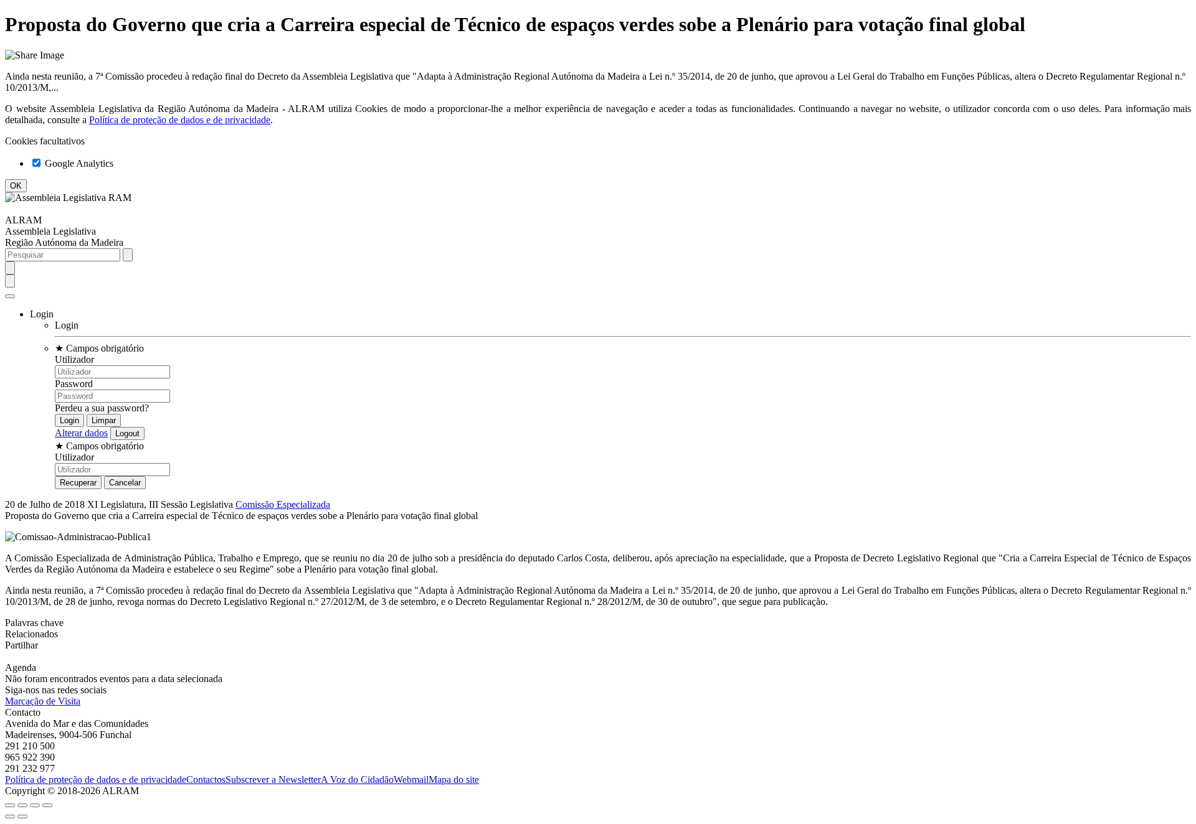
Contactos (205, 779)
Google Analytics (77, 163)
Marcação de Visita (42, 701)
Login (66, 325)
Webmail (411, 779)
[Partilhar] (22, 805)
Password (74, 383)
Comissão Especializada (282, 504)
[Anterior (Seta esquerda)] (10, 816)
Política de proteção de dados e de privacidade (179, 120)
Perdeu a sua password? (102, 408)
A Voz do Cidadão (357, 779)
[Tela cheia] (35, 805)
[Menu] (10, 296)
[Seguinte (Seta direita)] (22, 816)
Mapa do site (454, 779)
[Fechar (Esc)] (10, 805)
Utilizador (74, 359)
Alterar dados (81, 433)
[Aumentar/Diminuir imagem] (47, 805)
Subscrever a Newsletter (273, 779)
